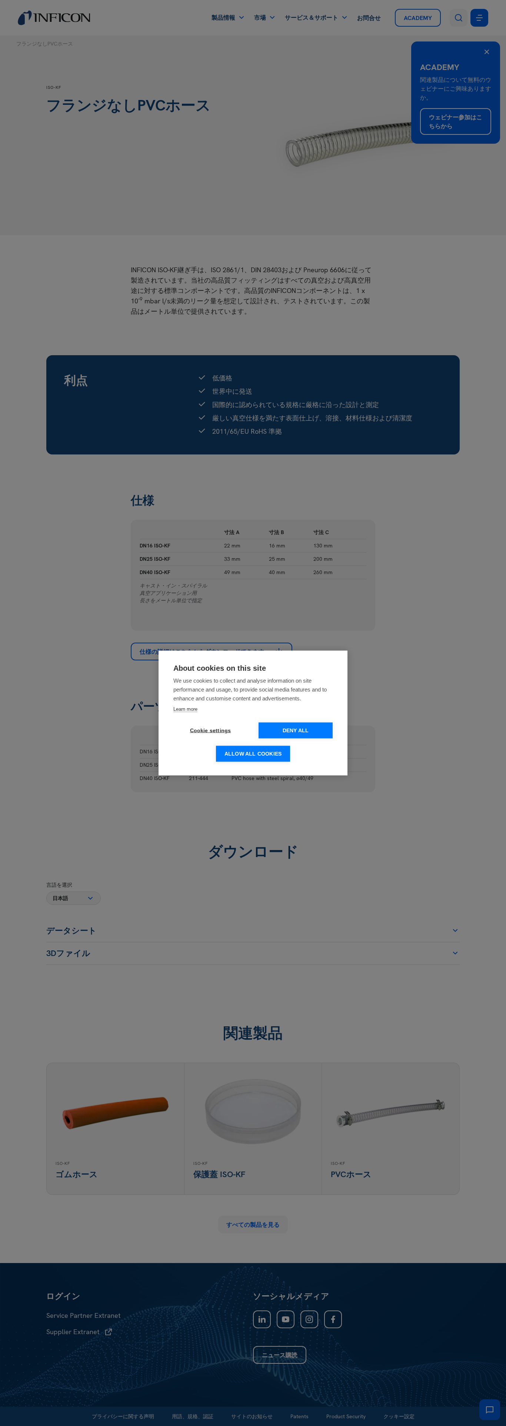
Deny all (296, 730)
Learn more (185, 709)
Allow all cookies (253, 754)
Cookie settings (210, 730)
